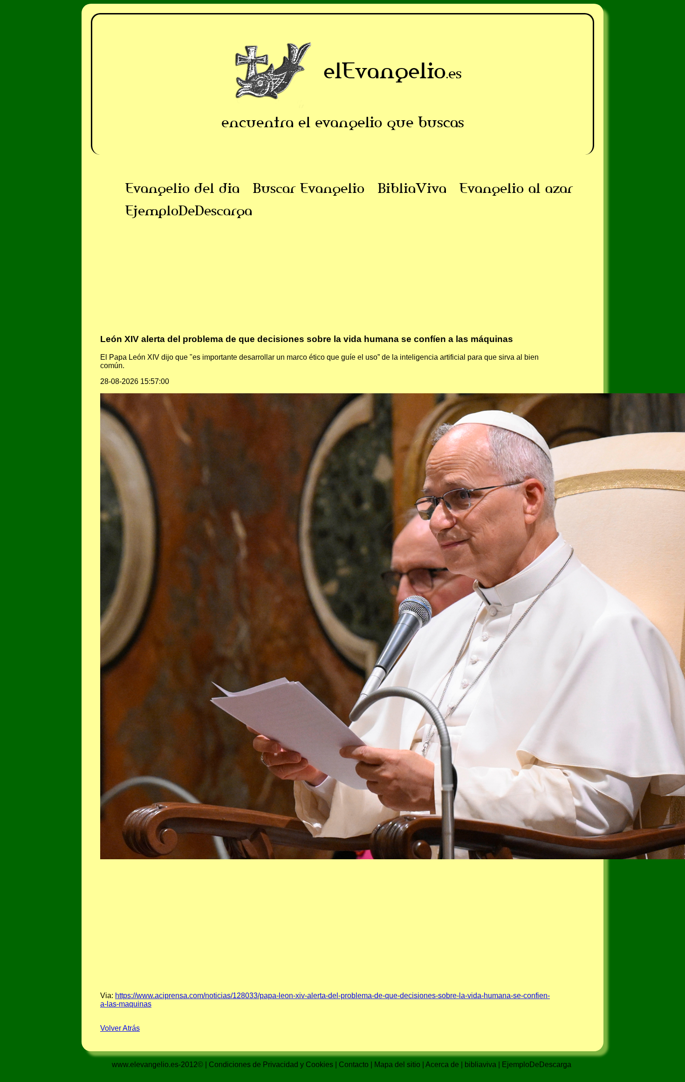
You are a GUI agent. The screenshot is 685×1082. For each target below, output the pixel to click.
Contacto (354, 1064)
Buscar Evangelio (308, 188)
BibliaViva (411, 188)
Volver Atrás (120, 1028)
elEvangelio (384, 70)
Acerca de (442, 1064)
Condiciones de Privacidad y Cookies (271, 1064)
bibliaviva (480, 1064)
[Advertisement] (342, 287)
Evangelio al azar (516, 188)
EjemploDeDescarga (188, 210)
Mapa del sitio (397, 1064)
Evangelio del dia (182, 188)
